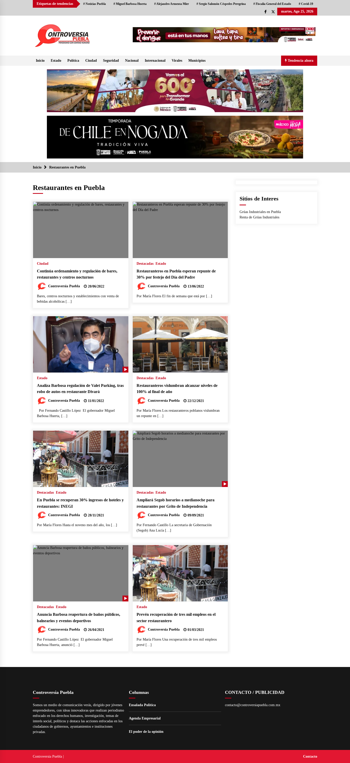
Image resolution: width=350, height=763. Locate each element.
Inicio (40, 60)
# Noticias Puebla (94, 4)
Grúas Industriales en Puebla (260, 212)
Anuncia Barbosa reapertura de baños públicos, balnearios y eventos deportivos (78, 617)
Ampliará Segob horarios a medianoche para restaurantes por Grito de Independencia (175, 503)
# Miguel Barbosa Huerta (130, 4)
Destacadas (145, 264)
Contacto (310, 756)
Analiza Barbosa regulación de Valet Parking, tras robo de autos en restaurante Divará (80, 388)
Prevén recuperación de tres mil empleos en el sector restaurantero (176, 617)
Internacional (155, 60)
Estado (56, 60)
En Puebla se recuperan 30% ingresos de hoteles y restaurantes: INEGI (80, 503)
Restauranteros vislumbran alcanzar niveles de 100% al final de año (177, 388)
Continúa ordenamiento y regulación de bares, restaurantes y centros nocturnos (77, 274)
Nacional (132, 60)
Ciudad (91, 60)
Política (73, 60)
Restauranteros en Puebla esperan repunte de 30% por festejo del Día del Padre (176, 274)
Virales (177, 60)
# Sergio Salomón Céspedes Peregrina (221, 4)
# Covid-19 (306, 4)
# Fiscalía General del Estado (272, 4)
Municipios (196, 60)
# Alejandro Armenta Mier (171, 4)
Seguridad (111, 60)
